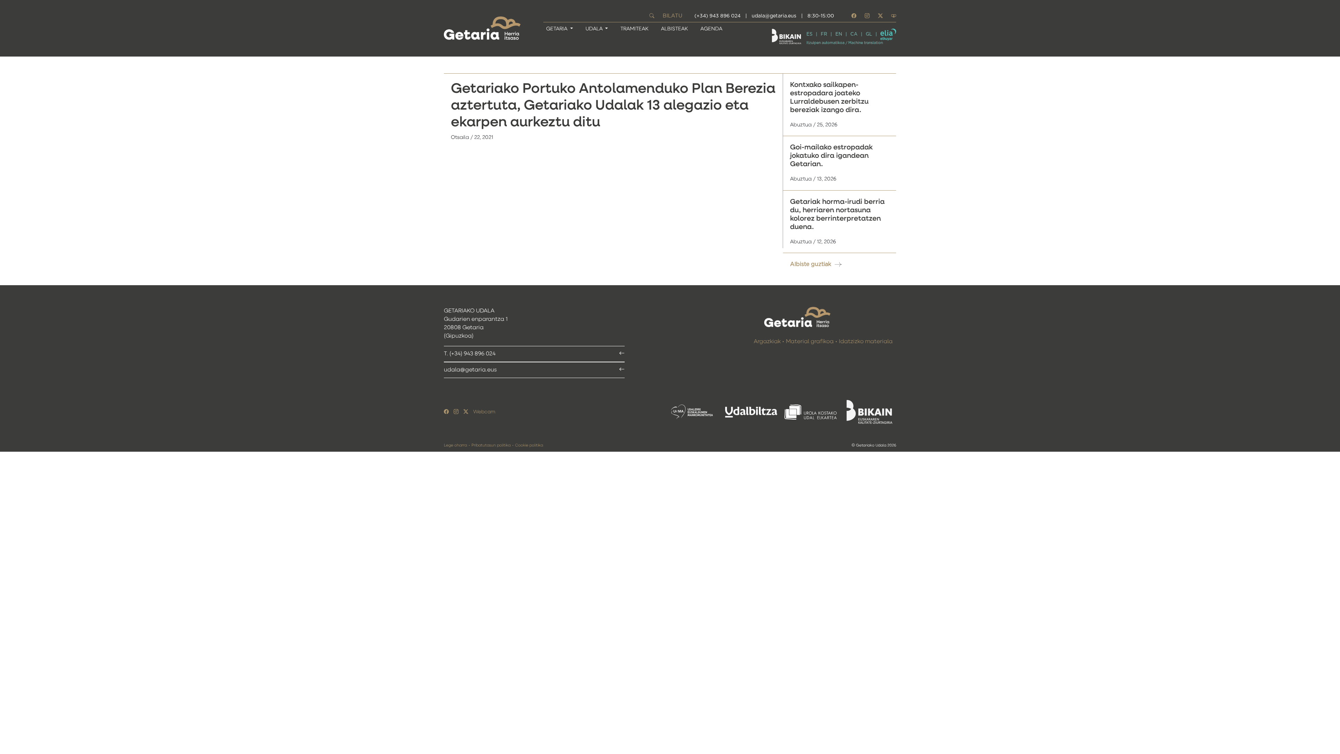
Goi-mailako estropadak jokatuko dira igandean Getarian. (831, 156)
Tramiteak (634, 28)
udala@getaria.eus (774, 16)
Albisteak (674, 28)
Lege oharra (455, 445)
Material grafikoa (810, 342)
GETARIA (557, 28)
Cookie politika (529, 445)
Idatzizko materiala (866, 342)
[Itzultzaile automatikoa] (888, 34)
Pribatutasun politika (491, 445)
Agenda (711, 28)
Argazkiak (767, 342)
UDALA (595, 28)
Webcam (484, 411)
